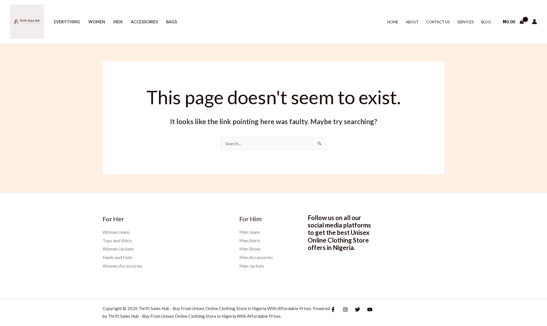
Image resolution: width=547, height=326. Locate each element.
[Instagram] (345, 309)
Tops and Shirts (117, 240)
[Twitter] (357, 309)
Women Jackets (118, 248)
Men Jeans (249, 232)
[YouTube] (369, 309)
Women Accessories (122, 265)
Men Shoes (250, 248)
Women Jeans (116, 232)
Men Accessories (256, 257)
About (412, 22)
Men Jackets (251, 265)
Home (392, 22)
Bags (171, 21)
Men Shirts (249, 240)
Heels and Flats (117, 257)
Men (118, 21)
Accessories (144, 21)
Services (465, 22)
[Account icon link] (534, 21)
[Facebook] (333, 309)
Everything (67, 21)
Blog (486, 22)
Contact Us (438, 22)
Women (96, 21)
